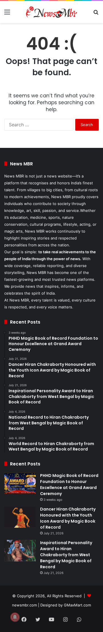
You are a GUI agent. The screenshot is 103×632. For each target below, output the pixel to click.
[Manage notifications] (14, 617)
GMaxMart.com (77, 605)
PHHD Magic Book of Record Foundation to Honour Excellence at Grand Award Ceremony (69, 484)
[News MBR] (51, 12)
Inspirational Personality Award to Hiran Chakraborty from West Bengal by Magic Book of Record (66, 555)
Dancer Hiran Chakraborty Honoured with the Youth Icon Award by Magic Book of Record (68, 518)
